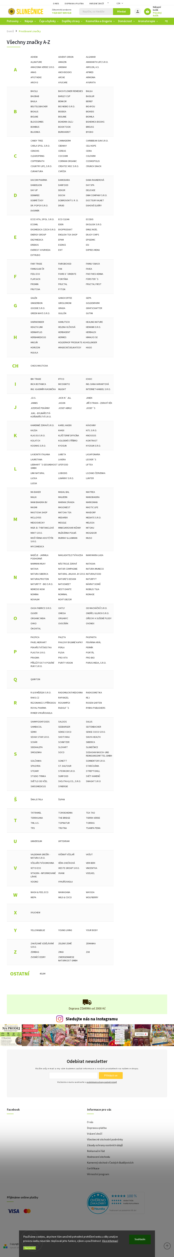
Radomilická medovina (70, 692)
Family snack (93, 264)
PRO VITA (63, 657)
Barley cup (64, 96)
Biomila (90, 116)
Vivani (61, 873)
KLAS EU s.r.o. (38, 435)
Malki (34, 497)
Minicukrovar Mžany (69, 528)
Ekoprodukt (65, 229)
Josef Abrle (65, 408)
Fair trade (36, 264)
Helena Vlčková (66, 327)
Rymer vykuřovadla (41, 713)
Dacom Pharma (39, 180)
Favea (89, 269)
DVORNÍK (35, 210)
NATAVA (34, 569)
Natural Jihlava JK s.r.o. (71, 574)
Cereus (62, 151)
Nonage (90, 594)
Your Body (92, 930)
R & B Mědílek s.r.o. (41, 692)
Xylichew (35, 912)
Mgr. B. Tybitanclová (42, 528)
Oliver (34, 613)
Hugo (89, 347)
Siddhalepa (37, 747)
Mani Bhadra (93, 497)
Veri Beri (90, 863)
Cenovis (35, 151)
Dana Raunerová (95, 180)
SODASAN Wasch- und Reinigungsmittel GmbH (99, 754)
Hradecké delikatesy (69, 347)
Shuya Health (93, 737)
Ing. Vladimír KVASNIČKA (43, 389)
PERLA (61, 647)
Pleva (61, 652)
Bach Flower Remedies (70, 91)
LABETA (62, 454)
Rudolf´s (63, 708)
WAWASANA (64, 892)
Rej (88, 697)
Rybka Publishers (95, 708)
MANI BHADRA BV (39, 502)
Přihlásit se (110, 1075)
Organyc (63, 618)
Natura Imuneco (95, 569)
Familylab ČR (37, 269)
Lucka (34, 478)
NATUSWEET (64, 584)
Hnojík (34, 342)
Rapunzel (63, 697)
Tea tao (90, 813)
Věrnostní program (98, 1174)
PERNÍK (89, 647)
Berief (89, 101)
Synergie (63, 786)
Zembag (35, 952)
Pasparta (91, 637)
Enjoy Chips (92, 234)
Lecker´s (91, 459)
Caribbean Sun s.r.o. (97, 140)
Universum (36, 841)
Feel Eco (35, 274)
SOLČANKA (36, 761)
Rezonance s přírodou (43, 703)
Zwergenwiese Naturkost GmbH (67, 959)
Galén (34, 298)
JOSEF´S (90, 408)
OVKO (34, 623)
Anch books (65, 72)
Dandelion (36, 185)
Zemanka (91, 943)
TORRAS (90, 823)
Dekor (61, 190)
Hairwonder (37, 322)
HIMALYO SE (92, 337)
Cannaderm (64, 140)
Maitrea (90, 492)
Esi (87, 245)
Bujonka (35, 132)
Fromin (34, 284)
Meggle (62, 522)
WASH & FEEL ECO (39, 892)
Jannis (34, 403)
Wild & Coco (65, 897)
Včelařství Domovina (42, 863)
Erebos (35, 245)
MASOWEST (64, 507)
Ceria (89, 151)
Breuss (90, 127)
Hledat (121, 11)
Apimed (89, 72)
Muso (89, 538)
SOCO (61, 752)
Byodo (89, 132)
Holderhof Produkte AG (72, 342)
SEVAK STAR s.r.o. (40, 737)
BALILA (89, 91)
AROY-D (34, 82)
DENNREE (35, 195)
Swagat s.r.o (93, 781)
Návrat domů (93, 584)
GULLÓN (62, 313)
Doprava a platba (74, 3)
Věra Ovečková (66, 863)
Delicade (90, 190)
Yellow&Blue (38, 930)
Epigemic (90, 240)
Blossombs (37, 122)
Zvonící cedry (38, 957)
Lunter (90, 478)
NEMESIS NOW (38, 589)
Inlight (62, 389)
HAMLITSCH (64, 322)
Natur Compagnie (67, 569)
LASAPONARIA (93, 454)
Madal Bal (63, 492)
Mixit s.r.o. (36, 533)
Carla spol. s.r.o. (40, 146)
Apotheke (36, 77)
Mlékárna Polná (67, 533)
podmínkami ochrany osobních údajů (101, 1082)
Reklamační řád (96, 1151)
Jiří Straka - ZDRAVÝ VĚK (99, 403)
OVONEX (90, 623)
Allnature (36, 62)
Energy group (38, 234)
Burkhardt (64, 132)
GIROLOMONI (64, 303)
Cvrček (62, 171)
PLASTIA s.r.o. (38, 652)
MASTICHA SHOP (39, 512)
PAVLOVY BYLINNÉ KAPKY (70, 642)
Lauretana (36, 459)
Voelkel (90, 873)
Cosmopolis (93, 161)
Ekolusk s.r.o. (94, 224)
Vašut (89, 854)
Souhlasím (140, 1239)
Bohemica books (95, 122)
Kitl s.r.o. (91, 430)
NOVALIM (35, 599)
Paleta (62, 637)
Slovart (63, 747)
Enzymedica (37, 240)
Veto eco (36, 868)
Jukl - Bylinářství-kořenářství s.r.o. (41, 415)
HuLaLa (34, 352)
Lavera (62, 459)
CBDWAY (62, 146)
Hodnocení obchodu (98, 1157)
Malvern (62, 497)
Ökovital (36, 628)
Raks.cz (35, 697)
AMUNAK (62, 67)
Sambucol (36, 727)
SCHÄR (34, 742)
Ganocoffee (65, 298)
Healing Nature (94, 322)
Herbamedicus (38, 337)
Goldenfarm (93, 303)
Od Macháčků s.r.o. (96, 608)
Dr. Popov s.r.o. (39, 205)
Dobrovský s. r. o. (68, 200)
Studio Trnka (38, 776)
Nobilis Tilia (92, 589)
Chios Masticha (39, 366)
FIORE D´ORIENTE (67, 274)
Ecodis (89, 219)
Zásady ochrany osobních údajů (105, 1145)
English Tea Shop (67, 234)
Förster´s (92, 279)
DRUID (61, 205)
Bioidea (62, 111)
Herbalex (91, 332)
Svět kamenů (93, 776)
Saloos (62, 721)
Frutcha (35, 289)
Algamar (91, 57)
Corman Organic (67, 161)
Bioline (34, 116)
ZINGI (61, 952)
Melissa (90, 522)
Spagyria (35, 766)
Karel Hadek (65, 425)
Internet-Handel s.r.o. (98, 389)
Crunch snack (93, 166)
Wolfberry (92, 897)
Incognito (64, 384)
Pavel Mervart (39, 642)
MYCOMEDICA (37, 546)
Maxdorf (91, 512)
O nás (56, 3)
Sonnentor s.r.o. (95, 761)
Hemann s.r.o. (93, 327)
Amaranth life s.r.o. (97, 62)
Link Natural (38, 473)
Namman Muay (38, 564)
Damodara (64, 180)
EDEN (60, 224)
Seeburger (64, 727)
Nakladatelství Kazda (70, 555)
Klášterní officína (68, 435)
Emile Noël (91, 229)
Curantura (37, 171)
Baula (34, 101)
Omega (62, 613)
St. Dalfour (64, 766)
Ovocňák (63, 623)
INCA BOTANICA (38, 384)
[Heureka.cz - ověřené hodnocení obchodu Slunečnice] (126, 1203)
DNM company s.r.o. (96, 195)
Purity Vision (65, 663)
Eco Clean (63, 219)
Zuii (88, 952)
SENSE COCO (64, 732)
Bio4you (90, 106)
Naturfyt (91, 579)
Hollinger (91, 342)
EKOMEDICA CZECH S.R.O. (43, 229)
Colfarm (90, 156)
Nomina (35, 594)
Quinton (35, 679)
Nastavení (30, 1248)
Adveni (34, 57)
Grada (61, 308)
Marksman (92, 502)
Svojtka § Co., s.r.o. (69, 781)
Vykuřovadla (65, 882)
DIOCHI (61, 195)
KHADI (61, 430)
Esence (62, 245)
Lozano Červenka (95, 473)
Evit (60, 250)
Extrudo (35, 255)
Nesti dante (65, 589)
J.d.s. (33, 398)
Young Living (65, 930)
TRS (33, 828)
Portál (90, 652)
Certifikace (93, 1168)
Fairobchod (64, 264)
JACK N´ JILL (64, 398)
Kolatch (35, 440)
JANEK (89, 398)
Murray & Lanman (67, 538)
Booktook (64, 127)
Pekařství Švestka (41, 647)
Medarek (63, 517)
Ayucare (62, 82)
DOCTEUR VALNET (95, 200)
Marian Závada (66, 502)
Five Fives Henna (94, 274)
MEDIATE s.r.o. (93, 517)
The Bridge (64, 818)
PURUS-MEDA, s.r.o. (96, 663)
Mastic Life (92, 507)
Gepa (88, 298)
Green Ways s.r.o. (40, 313)
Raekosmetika (94, 692)
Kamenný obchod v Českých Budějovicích (110, 1163)
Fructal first (93, 284)
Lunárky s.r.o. (66, 478)
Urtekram (63, 841)
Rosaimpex (64, 703)
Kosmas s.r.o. (38, 446)
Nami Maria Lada (94, 555)
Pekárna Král (93, 642)
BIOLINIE (62, 116)
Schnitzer (63, 742)
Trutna (62, 828)
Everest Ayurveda (40, 250)
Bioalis (34, 111)
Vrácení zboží (96, 3)
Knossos (91, 435)
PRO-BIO (90, 657)
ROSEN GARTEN (94, 703)
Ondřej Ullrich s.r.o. (97, 613)
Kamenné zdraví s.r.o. (42, 425)
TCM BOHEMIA (65, 813)
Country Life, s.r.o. (41, 166)
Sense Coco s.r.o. (96, 732)
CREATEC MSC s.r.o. (68, 166)
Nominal (62, 594)
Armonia (90, 77)
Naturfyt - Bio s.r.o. (42, 584)
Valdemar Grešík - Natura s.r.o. (40, 856)
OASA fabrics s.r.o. (41, 608)
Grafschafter (94, 308)
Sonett (62, 761)
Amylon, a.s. (92, 67)
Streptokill (93, 771)
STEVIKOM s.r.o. (66, 771)
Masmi (34, 507)
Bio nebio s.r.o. (66, 106)
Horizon (35, 347)
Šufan (61, 799)
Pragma (35, 657)
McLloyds (36, 517)
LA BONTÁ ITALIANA (40, 454)
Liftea (89, 464)
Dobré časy (37, 200)
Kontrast (92, 440)
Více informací (110, 1241)
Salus (89, 721)
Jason (61, 403)
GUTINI (89, 313)
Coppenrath (37, 161)
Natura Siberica (39, 574)
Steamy (35, 771)
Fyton (61, 289)
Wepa (33, 897)
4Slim (42, 973)
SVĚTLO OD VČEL (39, 781)
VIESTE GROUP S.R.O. (69, 868)
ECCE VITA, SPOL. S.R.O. (42, 219)
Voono (34, 882)
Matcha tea (64, 512)
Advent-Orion (65, 57)
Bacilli (34, 91)
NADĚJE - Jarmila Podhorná (39, 557)
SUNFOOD (63, 776)
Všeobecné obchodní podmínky (105, 1139)
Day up (34, 190)
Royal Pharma (38, 708)
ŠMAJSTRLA (37, 799)
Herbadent (64, 332)
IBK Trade (36, 379)
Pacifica (35, 637)
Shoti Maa (64, 737)
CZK (118, 3)
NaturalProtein (40, 579)
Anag (33, 72)
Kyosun (62, 446)
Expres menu (93, 250)
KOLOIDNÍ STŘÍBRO (67, 440)
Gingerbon (36, 303)
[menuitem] (15, 21)
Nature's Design (67, 579)
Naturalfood (93, 574)
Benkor (62, 101)
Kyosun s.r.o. (93, 446)
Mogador (91, 533)
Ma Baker (36, 492)
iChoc (89, 379)
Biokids (90, 111)
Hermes (62, 337)
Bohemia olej (65, 122)
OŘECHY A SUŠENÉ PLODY (98, 618)
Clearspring (37, 156)
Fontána (63, 279)
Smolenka (36, 752)
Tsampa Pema (93, 828)
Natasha (90, 564)
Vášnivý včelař (66, 854)
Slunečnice (92, 747)
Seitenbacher (93, 727)
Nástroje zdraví (67, 564)
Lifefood (63, 464)
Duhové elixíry (94, 205)
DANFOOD (63, 185)
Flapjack (35, 279)
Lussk (34, 483)
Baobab (35, 96)
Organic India (38, 618)
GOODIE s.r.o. (38, 308)
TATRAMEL (36, 813)
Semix (34, 732)
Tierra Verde (93, 818)
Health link (37, 327)
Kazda (34, 430)
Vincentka (91, 868)
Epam (61, 240)
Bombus (35, 127)
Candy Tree (37, 140)
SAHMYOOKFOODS (40, 721)
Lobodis (62, 473)
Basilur (90, 96)
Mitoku (90, 528)
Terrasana (37, 818)
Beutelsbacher (39, 106)
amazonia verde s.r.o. (43, 67)
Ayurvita (91, 82)
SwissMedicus (38, 786)
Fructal (62, 284)
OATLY (61, 608)
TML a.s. (35, 823)
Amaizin (62, 62)
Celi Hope (91, 146)
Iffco (61, 379)
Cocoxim (63, 156)
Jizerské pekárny (40, 408)
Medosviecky (38, 522)
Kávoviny (91, 425)
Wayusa (90, 892)
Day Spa (90, 185)
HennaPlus (36, 332)
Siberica (90, 742)
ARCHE (61, 77)
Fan (60, 269)
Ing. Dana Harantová (97, 384)
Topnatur (64, 823)
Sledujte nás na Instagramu (92, 1019)
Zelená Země (65, 943)
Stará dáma (92, 766)
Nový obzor (65, 599)
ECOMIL (34, 224)
